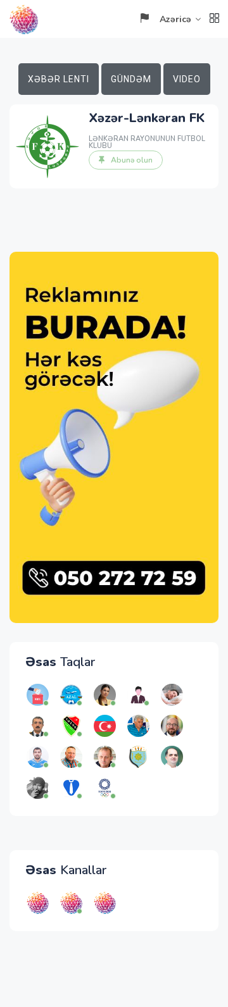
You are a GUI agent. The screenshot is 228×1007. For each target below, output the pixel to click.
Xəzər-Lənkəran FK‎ (147, 118)
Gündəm (131, 79)
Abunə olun (132, 160)
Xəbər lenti (58, 79)
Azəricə (175, 19)
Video (187, 79)
